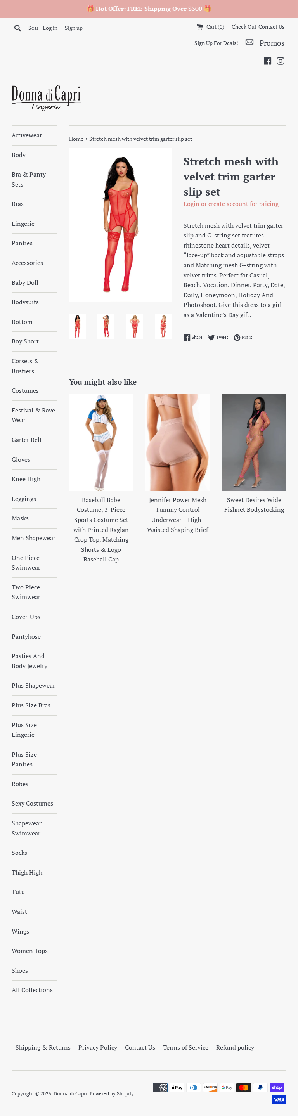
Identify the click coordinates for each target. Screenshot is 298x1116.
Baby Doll (25, 282)
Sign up (74, 27)
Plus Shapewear (33, 685)
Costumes (25, 390)
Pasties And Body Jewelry (29, 661)
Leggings (24, 498)
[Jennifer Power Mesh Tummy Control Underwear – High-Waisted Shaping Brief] (177, 442)
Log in (50, 27)
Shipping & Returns (43, 1047)
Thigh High (27, 872)
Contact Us (271, 26)
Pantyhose (26, 636)
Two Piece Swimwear (26, 592)
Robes (20, 784)
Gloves (21, 459)
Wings (20, 931)
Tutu (18, 891)
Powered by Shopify (112, 1093)
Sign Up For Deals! (216, 43)
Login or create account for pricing (231, 203)
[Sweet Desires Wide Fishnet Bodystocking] (254, 442)
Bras (18, 203)
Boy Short (25, 341)
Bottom (22, 321)
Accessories (27, 262)
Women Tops (30, 950)
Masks (20, 518)
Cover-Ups (26, 616)
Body (19, 155)
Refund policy (235, 1047)
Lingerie (23, 223)
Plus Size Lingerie (24, 730)
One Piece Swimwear (26, 562)
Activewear (27, 135)
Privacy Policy (97, 1047)
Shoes (20, 970)
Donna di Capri (70, 1093)
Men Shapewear (33, 538)
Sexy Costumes (32, 803)
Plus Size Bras (31, 705)
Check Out (244, 26)
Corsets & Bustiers (25, 366)
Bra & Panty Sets (29, 179)
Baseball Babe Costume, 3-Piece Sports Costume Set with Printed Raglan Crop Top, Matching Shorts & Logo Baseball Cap (101, 530)
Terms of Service (185, 1047)
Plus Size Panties (24, 759)
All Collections (32, 990)
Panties (22, 243)
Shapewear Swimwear (27, 828)
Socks (19, 852)
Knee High (26, 479)
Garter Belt (27, 439)
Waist (19, 911)
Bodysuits (25, 302)
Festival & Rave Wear (33, 415)
